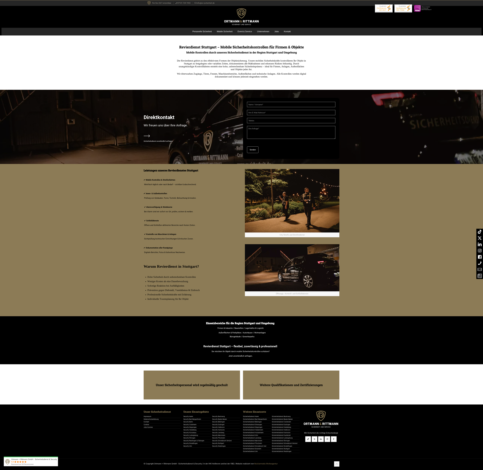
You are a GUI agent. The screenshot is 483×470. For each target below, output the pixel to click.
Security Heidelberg (189, 430)
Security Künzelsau (189, 433)
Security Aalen (188, 416)
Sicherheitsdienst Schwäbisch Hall (254, 446)
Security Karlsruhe (218, 430)
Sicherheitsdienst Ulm (250, 451)
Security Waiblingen (219, 446)
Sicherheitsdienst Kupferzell (281, 435)
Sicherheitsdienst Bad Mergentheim (255, 419)
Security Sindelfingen (190, 443)
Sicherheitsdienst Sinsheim (252, 449)
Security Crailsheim (189, 424)
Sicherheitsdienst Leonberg (252, 438)
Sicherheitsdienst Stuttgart (281, 449)
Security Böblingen (218, 422)
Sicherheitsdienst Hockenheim (253, 433)
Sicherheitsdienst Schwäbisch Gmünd (284, 443)
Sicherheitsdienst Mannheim (252, 441)
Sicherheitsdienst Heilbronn (281, 430)
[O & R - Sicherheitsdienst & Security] (241, 17)
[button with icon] (308, 439)
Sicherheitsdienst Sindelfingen (282, 446)
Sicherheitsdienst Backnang (281, 416)
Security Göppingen (190, 427)
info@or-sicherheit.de (206, 3)
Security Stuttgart (218, 443)
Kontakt (146, 422)
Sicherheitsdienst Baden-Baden (282, 419)
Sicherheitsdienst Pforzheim (252, 443)
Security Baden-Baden (219, 419)
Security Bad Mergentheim (192, 419)
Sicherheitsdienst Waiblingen (281, 451)
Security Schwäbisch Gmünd (222, 441)
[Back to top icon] (336, 464)
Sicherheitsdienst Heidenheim (253, 430)
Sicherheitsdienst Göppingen (252, 427)
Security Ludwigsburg (190, 435)
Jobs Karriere (148, 427)
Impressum (147, 416)
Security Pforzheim (218, 438)
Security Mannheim (218, 435)
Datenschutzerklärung (151, 419)
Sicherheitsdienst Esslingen (281, 424)
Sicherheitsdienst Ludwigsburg (282, 438)
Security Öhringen (189, 438)
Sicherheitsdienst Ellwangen (252, 424)
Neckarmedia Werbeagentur (266, 464)
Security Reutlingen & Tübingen (193, 441)
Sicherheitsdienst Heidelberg (281, 427)
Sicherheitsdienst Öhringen (281, 441)
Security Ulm (187, 446)
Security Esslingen (218, 424)
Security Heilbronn (218, 427)
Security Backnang (218, 416)
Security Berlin (188, 422)
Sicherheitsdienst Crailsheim (281, 422)
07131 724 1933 (183, 3)
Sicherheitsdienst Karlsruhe (281, 433)
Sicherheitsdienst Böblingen (252, 422)
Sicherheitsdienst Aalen (251, 416)
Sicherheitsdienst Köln (250, 435)
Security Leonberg (218, 433)
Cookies (146, 424)
